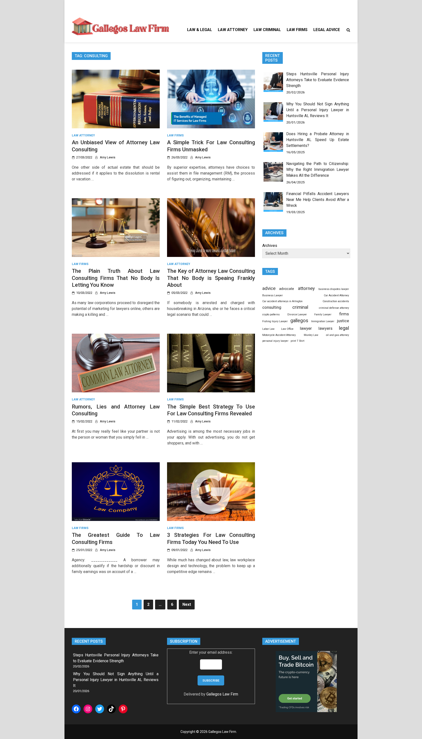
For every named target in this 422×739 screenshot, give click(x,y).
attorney (306, 288)
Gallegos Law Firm (222, 694)
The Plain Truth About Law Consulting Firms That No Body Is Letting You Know (116, 278)
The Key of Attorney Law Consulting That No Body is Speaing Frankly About (211, 278)
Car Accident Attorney (336, 295)
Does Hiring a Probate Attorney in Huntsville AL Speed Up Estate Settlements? (317, 140)
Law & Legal (199, 29)
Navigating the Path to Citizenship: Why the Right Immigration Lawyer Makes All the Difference (317, 169)
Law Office (287, 329)
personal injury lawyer (275, 340)
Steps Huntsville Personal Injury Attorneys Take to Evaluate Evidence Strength (317, 80)
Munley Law (311, 335)
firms (344, 313)
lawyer (306, 328)
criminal (300, 307)
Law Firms (297, 29)
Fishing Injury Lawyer (275, 321)
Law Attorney (233, 29)
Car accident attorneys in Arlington (282, 301)
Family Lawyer (322, 314)
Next (186, 604)
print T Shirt (297, 340)
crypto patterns (271, 314)
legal (344, 328)
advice (268, 288)
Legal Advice (326, 29)
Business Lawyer (272, 295)
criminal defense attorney (334, 307)
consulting (271, 307)
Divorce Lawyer (297, 314)
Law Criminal (267, 29)
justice (343, 320)
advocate (286, 289)
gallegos (299, 320)
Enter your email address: (210, 652)
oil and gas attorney (337, 335)
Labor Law (268, 329)
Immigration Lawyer (322, 321)
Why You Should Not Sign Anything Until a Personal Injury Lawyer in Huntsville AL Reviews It (317, 110)
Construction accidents (336, 301)
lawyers (325, 328)
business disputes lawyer (333, 289)
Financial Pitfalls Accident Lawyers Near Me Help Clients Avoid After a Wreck (317, 199)
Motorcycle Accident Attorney (279, 335)
